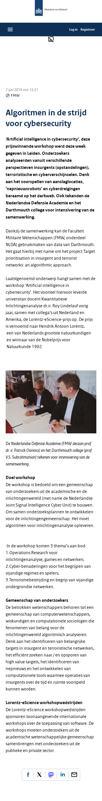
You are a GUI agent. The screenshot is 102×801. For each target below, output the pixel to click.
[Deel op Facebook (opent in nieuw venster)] (27, 774)
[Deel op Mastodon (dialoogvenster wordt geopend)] (51, 774)
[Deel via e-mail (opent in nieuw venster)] (74, 774)
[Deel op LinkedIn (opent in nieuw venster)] (62, 774)
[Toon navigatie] (10, 29)
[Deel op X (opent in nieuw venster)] (39, 774)
